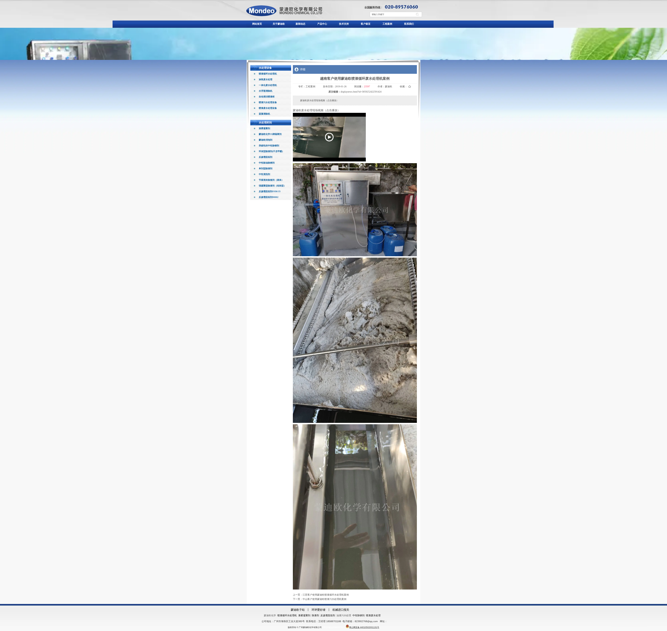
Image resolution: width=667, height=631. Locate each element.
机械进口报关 (340, 609)
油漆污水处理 (343, 615)
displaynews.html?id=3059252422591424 (361, 91)
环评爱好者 (319, 609)
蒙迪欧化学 (270, 615)
